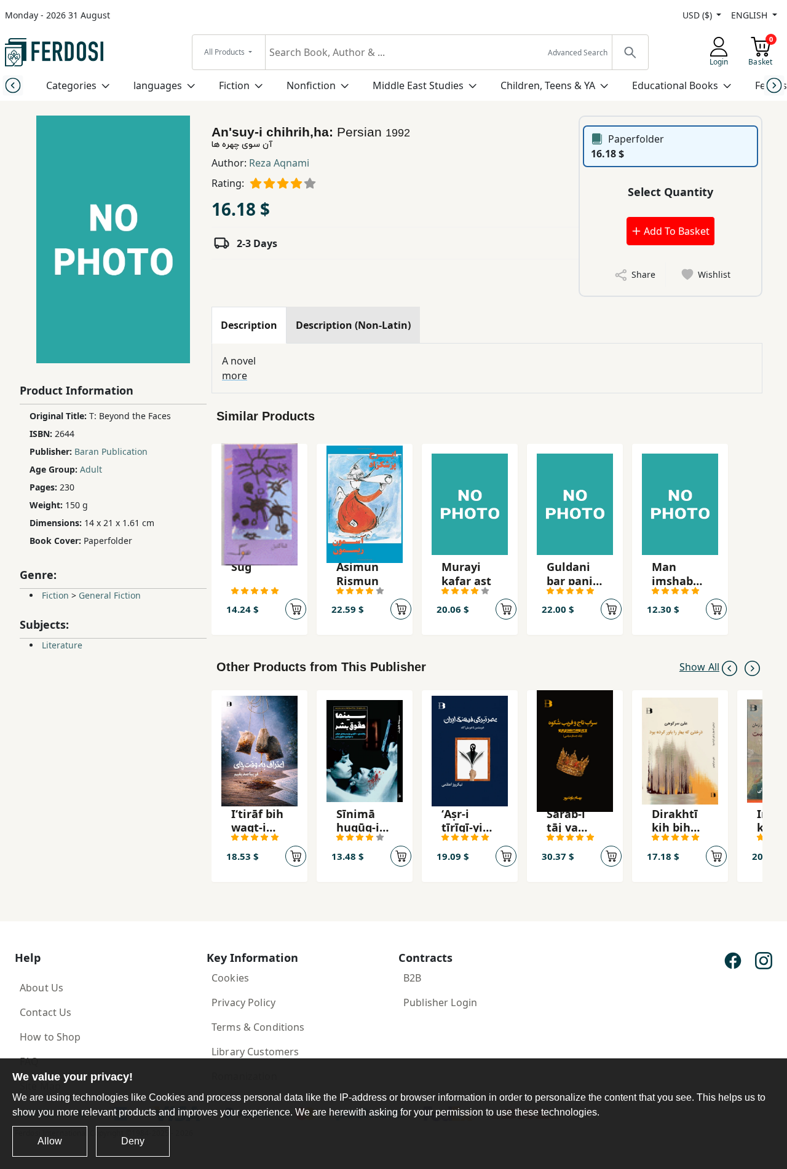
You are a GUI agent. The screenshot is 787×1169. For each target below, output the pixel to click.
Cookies (230, 978)
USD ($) (698, 15)
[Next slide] (774, 85)
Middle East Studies (418, 85)
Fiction (234, 85)
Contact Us (45, 1012)
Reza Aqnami (279, 163)
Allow (50, 1141)
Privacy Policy (243, 1002)
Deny (132, 1141)
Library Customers (255, 1051)
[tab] (249, 325)
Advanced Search (577, 52)
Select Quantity (670, 191)
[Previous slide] (12, 85)
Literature (62, 645)
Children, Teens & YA (547, 85)
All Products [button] (225, 52)
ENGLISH (750, 15)
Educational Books (675, 85)
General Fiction (110, 595)
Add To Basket (675, 231)
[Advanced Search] (629, 52)
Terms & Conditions (258, 1027)
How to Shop (50, 1037)
